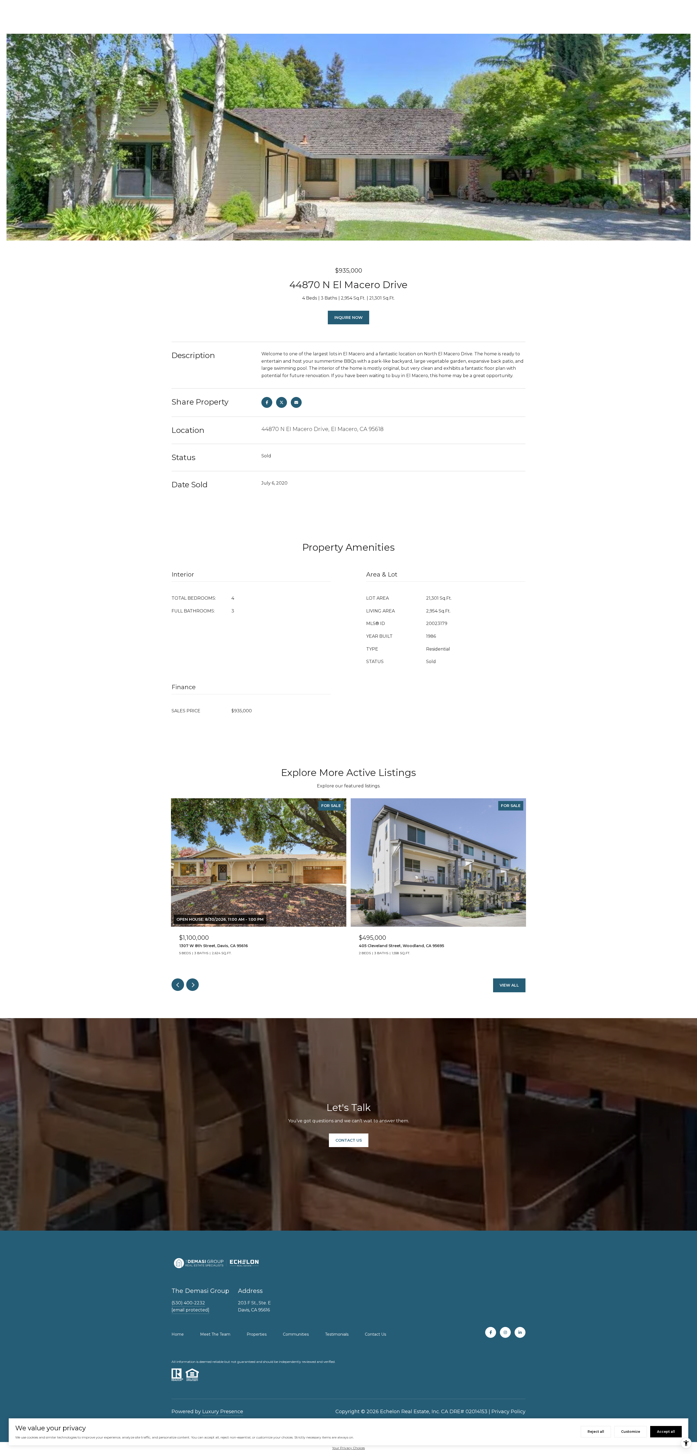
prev (178, 984)
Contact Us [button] (348, 1140)
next (192, 984)
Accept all (666, 1432)
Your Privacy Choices (348, 1448)
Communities (296, 1334)
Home (178, 1334)
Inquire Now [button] (348, 317)
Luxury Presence (222, 1412)
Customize (630, 1432)
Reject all (596, 1432)
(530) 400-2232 (188, 1302)
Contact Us (375, 1334)
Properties (257, 1334)
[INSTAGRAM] (505, 1332)
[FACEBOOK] (490, 1332)
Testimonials (336, 1334)
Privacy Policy (508, 1412)
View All (509, 985)
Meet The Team (215, 1334)
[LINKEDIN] (520, 1332)
